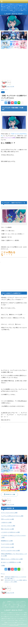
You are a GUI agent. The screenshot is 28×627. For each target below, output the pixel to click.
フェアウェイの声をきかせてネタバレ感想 (12, 516)
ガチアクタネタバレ (19, 602)
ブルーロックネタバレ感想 (8, 525)
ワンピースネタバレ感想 (7, 544)
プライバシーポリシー (12, 605)
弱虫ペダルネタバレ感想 (7, 529)
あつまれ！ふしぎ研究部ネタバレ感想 (11, 562)
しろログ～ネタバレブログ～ (14, 14)
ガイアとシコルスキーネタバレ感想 (10, 550)
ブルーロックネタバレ (10, 602)
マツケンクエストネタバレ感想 (9, 512)
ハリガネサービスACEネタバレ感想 (10, 532)
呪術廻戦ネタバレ (10, 601)
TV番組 (3, 565)
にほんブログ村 (10, 86)
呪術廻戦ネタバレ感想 (7, 540)
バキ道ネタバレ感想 (6, 522)
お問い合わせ (22, 606)
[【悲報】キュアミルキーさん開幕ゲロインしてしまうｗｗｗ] (15, 102)
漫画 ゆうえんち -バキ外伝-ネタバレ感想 (12, 559)
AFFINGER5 (16, 625)
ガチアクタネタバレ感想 (7, 547)
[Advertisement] (14, 64)
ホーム (4, 601)
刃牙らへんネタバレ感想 (7, 519)
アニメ (3, 573)
